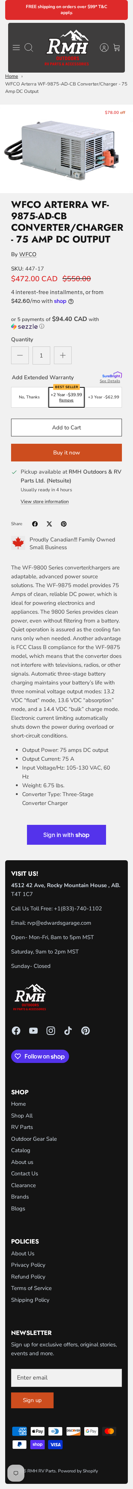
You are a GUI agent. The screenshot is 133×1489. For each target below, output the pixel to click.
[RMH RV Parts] (67, 48)
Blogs (18, 1208)
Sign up (32, 1400)
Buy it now (66, 452)
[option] (66, 149)
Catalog (20, 1150)
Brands (20, 1196)
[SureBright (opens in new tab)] (112, 375)
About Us (22, 1253)
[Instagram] (50, 1031)
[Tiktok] (68, 1031)
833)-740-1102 (82, 908)
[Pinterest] (85, 1031)
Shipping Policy (30, 1300)
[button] (66, 323)
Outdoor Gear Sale (34, 1139)
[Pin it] (64, 523)
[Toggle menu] (16, 47)
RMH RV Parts (41, 1471)
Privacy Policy (28, 1265)
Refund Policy (28, 1276)
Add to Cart (66, 427)
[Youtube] (33, 1031)
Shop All (22, 1115)
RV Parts (22, 1127)
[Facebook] (16, 1031)
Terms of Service (31, 1288)
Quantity (22, 339)
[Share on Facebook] (35, 523)
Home (11, 76)
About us (22, 1162)
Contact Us (24, 1173)
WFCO (28, 254)
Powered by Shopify (78, 1471)
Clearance (23, 1185)
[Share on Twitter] (49, 523)
